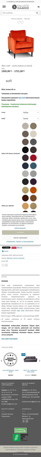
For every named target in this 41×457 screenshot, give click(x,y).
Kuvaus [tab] (4, 277)
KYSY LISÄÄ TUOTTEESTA (9, 339)
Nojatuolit (27, 18)
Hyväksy (20, 232)
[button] (39, 7)
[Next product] (19, 22)
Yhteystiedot (5, 416)
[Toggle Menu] (4, 7)
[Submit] (37, 13)
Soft (7, 261)
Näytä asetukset (20, 238)
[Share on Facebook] (3, 265)
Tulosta (6, 251)
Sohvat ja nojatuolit (16, 18)
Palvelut (10, 414)
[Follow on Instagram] (26, 421)
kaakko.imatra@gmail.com (31, 402)
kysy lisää (20, 310)
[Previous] (1, 364)
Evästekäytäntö (11, 241)
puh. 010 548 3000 (33, 397)
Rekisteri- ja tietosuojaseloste (25, 241)
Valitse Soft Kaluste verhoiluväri (10, 153)
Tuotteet (4, 414)
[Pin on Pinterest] (6, 265)
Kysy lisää (22, 98)
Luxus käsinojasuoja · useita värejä (10, 371)
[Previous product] (22, 22)
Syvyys (3, 118)
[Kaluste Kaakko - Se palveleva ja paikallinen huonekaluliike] (20, 7)
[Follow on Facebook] (23, 421)
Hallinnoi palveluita (20, 228)
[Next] (39, 364)
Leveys (3, 112)
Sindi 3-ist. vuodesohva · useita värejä (30, 371)
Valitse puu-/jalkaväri (7, 205)
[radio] (25, 126)
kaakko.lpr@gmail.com (9, 404)
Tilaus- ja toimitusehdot (30, 414)
